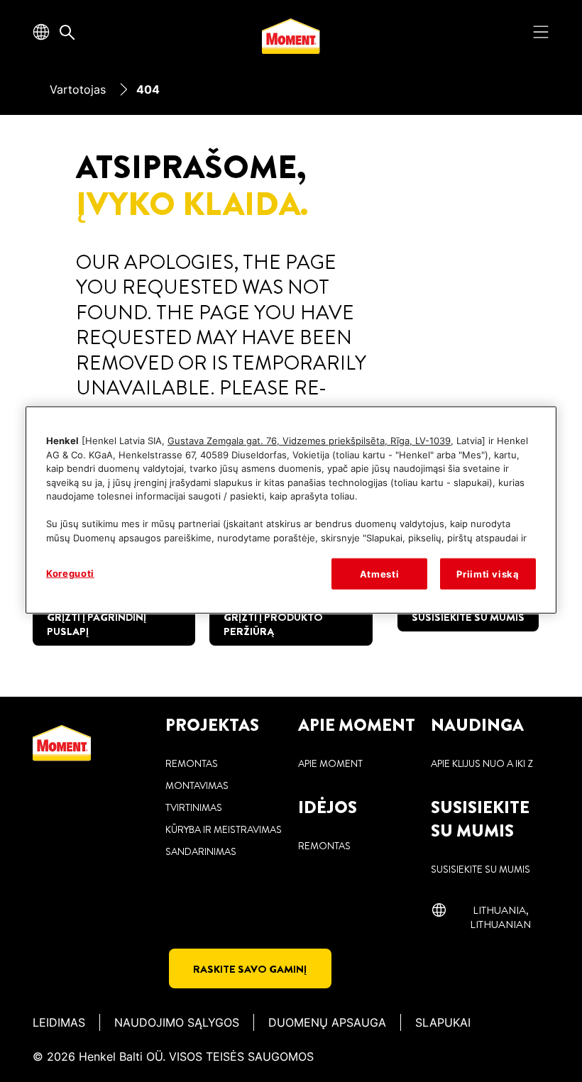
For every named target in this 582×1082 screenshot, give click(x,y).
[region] (291, 510)
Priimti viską (487, 574)
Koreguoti (70, 573)
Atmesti (380, 574)
